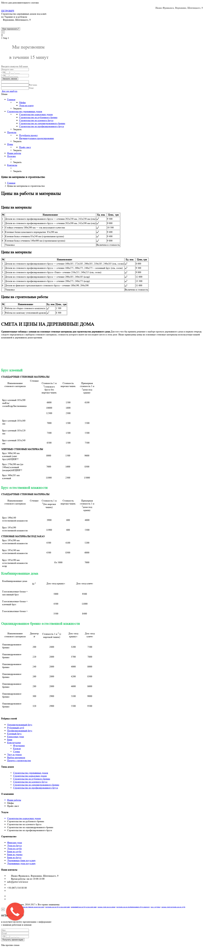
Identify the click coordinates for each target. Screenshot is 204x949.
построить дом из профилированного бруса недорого (133, 907)
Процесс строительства (19, 760)
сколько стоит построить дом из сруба (173, 907)
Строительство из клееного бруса (30, 781)
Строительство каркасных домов (30, 775)
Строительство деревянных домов (30, 772)
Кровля (17, 748)
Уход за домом (14, 754)
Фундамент (19, 745)
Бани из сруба (14, 851)
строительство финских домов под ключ (31, 907)
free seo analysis (9, 91)
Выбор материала (16, 757)
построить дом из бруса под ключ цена (57, 907)
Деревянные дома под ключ (21, 863)
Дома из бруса (14, 845)
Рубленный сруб (15, 727)
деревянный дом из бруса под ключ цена (83, 907)
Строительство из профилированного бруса (35, 787)
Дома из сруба (14, 848)
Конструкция (14, 742)
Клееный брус (14, 733)
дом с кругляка (155, 907)
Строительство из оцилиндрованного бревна (36, 784)
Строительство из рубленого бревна (31, 778)
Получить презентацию (12, 940)
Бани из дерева (14, 854)
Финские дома (14, 842)
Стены (16, 751)
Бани (9, 739)
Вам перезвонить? (10, 29)
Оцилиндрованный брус (19, 724)
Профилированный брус (19, 730)
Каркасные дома (15, 736)
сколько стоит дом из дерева (106, 907)
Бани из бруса (14, 857)
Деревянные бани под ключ (21, 860)
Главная (11, 182)
